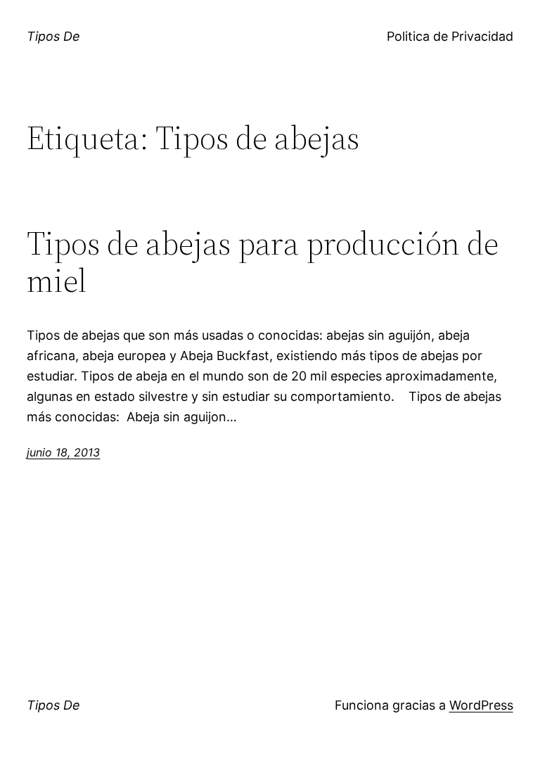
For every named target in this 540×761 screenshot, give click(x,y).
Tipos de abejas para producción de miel (263, 261)
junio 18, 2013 (63, 452)
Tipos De (53, 36)
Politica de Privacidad (450, 36)
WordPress (481, 705)
